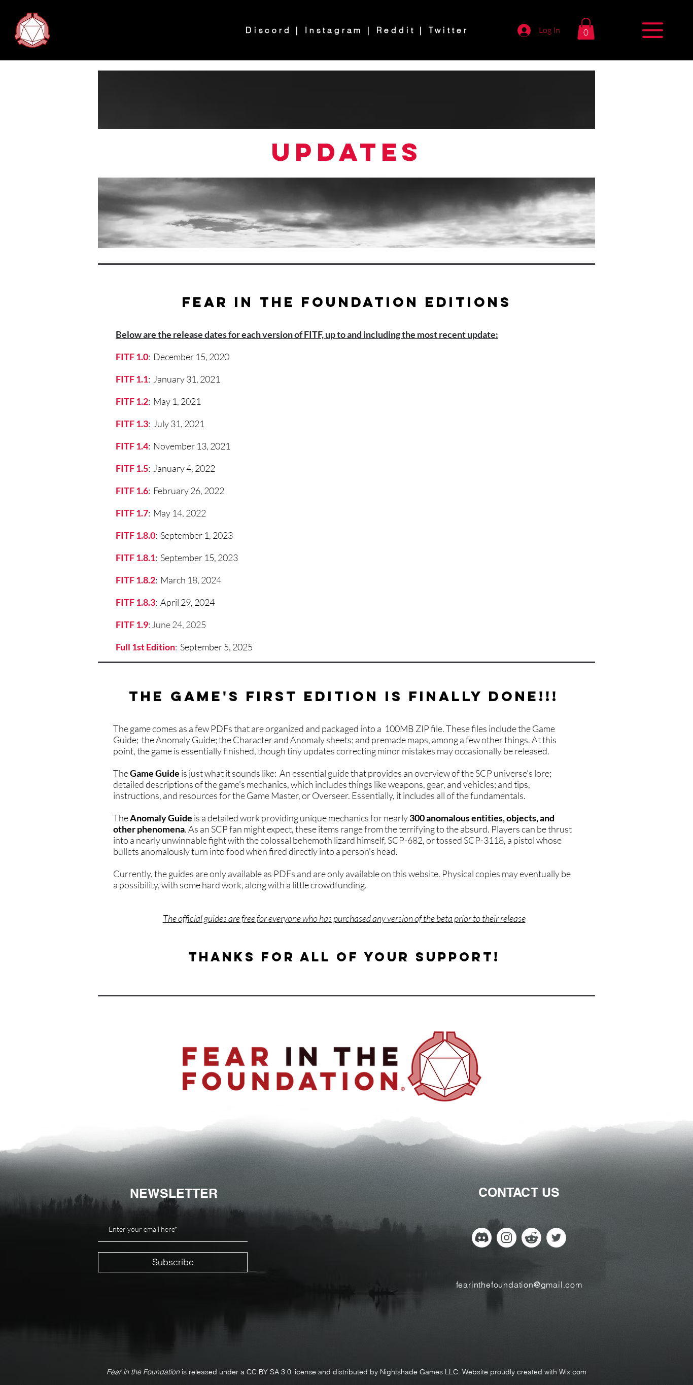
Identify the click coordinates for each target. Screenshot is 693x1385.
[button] (586, 29)
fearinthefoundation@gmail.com (519, 1284)
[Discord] (482, 1238)
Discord (269, 30)
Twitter (449, 30)
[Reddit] (531, 1238)
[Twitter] (556, 1238)
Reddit (395, 30)
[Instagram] (506, 1238)
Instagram (334, 30)
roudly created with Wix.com (540, 1371)
